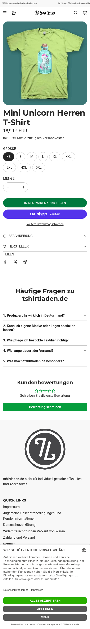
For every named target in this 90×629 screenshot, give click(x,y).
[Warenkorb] (84, 12)
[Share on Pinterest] (25, 262)
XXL (69, 157)
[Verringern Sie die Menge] (8, 187)
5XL (39, 167)
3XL (9, 167)
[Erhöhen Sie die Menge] (23, 187)
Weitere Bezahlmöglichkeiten (45, 224)
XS (8, 157)
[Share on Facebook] (5, 262)
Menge (8, 179)
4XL (24, 167)
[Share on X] (15, 262)
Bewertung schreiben (45, 407)
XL (55, 157)
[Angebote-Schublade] (13, 12)
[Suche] (75, 12)
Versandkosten (53, 138)
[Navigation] (4, 12)
